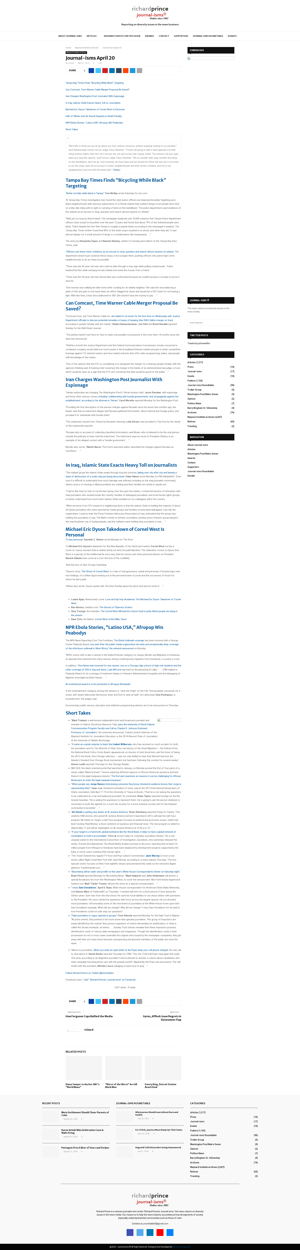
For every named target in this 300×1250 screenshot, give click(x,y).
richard (71, 63)
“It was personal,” (74, 539)
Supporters (181, 36)
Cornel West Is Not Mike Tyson (111, 619)
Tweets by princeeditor (199, 343)
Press (191, 367)
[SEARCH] (231, 323)
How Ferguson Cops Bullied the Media (89, 1016)
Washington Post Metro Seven (122, 36)
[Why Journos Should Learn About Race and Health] (124, 1116)
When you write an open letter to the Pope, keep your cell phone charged (131, 950)
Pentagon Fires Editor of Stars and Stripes (85, 1147)
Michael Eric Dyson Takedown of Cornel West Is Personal (95, 109)
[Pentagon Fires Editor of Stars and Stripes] (50, 1152)
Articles (92, 36)
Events (191, 376)
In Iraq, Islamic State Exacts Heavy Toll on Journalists (93, 102)
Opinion (191, 399)
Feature (191, 380)
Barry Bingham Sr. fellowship (202, 408)
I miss (84, 887)
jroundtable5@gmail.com (155, 1223)
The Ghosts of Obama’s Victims (115, 607)
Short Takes (72, 129)
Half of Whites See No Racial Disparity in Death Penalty (94, 116)
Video (117, 169)
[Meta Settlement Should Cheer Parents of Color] (50, 1116)
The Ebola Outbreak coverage (129, 640)
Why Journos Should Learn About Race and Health (156, 1113)
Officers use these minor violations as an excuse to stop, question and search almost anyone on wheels (120, 251)
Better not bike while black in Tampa (84, 193)
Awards (149, 36)
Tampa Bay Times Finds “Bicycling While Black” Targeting (95, 83)
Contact (164, 36)
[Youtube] (160, 1232)
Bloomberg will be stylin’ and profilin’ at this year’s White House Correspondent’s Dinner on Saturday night (125, 871)
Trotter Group (194, 389)
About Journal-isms (70, 36)
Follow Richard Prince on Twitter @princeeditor (90, 973)
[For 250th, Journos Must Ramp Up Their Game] (124, 1134)
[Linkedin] (150, 1232)
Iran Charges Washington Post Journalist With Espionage (95, 96)
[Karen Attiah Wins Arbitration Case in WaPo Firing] (50, 1134)
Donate (232, 36)
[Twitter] (140, 1232)
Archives (192, 412)
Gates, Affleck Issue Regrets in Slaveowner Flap (162, 1018)
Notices (191, 421)
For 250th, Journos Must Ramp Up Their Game (158, 1130)
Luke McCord (114, 669)
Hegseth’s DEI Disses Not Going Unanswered (158, 1147)
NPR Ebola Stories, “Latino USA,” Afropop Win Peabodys (94, 122)
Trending (192, 426)
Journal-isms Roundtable (208, 36)
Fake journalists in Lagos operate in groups (94, 915)
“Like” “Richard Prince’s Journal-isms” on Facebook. (109, 979)
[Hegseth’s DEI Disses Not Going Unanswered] (124, 1152)
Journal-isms (195, 371)
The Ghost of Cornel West (95, 571)
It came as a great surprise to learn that (102, 744)
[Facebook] (130, 1232)
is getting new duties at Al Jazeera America (100, 812)
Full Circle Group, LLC (181, 1247)
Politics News (194, 403)
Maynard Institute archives (76, 52)
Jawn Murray (152, 855)
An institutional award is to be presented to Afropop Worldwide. (98, 684)
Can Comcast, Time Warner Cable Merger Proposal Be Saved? (98, 89)
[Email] (170, 1232)
